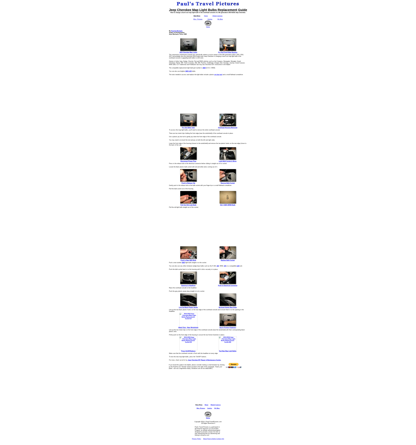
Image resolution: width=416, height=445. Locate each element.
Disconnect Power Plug (188, 161)
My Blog (220, 19)
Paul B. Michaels (176, 31)
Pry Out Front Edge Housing (227, 52)
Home (206, 16)
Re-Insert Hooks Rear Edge (228, 307)
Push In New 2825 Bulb (188, 260)
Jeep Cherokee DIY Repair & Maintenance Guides (204, 360)
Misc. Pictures (197, 19)
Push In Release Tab (188, 183)
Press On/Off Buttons (188, 351)
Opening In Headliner (188, 285)
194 (225, 266)
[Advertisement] (208, 93)
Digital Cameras (218, 16)
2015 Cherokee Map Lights (188, 52)
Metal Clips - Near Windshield (188, 327)
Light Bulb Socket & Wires (227, 161)
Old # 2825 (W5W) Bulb (227, 205)
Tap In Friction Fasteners (227, 327)
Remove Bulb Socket (228, 183)
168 (218, 266)
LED (238, 266)
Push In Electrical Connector (227, 285)
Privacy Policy (196, 439)
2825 (204, 68)
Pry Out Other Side (188, 127)
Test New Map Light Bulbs (227, 351)
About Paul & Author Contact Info (213, 439)
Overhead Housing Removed (227, 127)
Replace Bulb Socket (228, 260)
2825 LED (188, 71)
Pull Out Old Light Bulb (188, 205)
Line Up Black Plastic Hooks (188, 307)
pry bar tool (218, 74)
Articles (210, 19)
